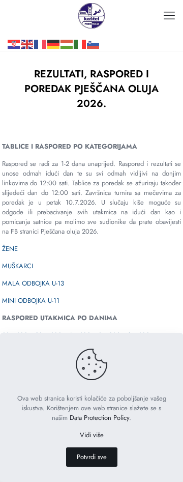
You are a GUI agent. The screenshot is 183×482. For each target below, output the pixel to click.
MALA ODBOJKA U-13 (33, 283)
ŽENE (10, 248)
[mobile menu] (169, 15)
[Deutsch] (53, 28)
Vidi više (92, 435)
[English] (27, 28)
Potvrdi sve (92, 457)
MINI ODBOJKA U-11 (30, 300)
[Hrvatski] (14, 28)
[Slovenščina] (93, 28)
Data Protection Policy (99, 417)
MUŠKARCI (17, 266)
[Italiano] (80, 28)
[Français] (40, 28)
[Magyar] (67, 28)
